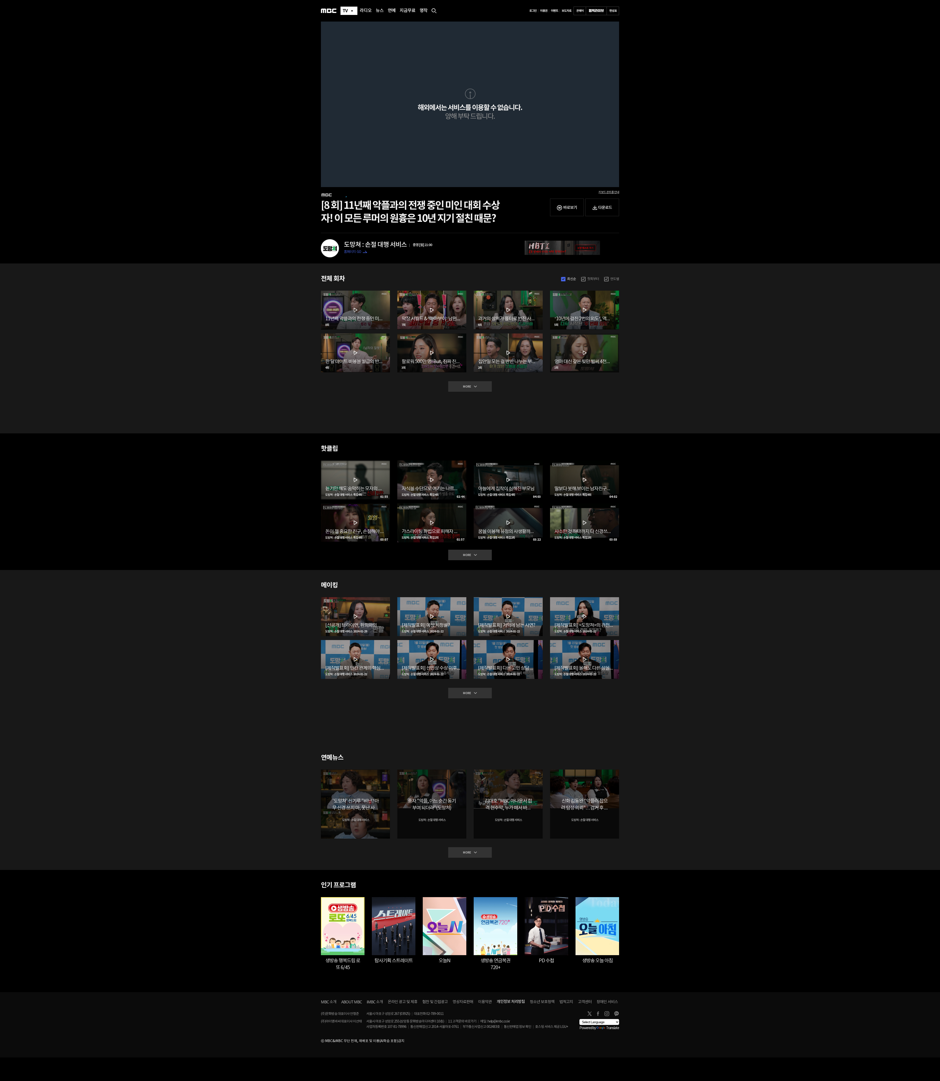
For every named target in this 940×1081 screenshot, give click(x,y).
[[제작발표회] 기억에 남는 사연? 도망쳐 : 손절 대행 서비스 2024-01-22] (508, 599)
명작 (423, 11)
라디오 (366, 11)
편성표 (613, 10)
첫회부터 (593, 279)
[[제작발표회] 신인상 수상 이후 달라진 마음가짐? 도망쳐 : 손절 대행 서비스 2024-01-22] (431, 642)
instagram (607, 1013)
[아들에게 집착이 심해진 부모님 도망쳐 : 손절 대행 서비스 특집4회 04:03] (508, 462)
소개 (328, 1001)
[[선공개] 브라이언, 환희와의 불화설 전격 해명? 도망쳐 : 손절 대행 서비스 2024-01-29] (355, 599)
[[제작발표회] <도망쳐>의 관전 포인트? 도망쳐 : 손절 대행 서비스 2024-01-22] (584, 599)
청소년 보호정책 (542, 1002)
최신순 (571, 279)
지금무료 (407, 11)
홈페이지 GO (352, 252)
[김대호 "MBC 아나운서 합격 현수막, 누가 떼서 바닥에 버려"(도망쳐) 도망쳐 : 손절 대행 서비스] (508, 771)
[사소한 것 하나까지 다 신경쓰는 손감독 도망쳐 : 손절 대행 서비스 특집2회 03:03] (584, 505)
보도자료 (566, 10)
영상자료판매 (463, 1002)
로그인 (533, 10)
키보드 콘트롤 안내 (609, 192)
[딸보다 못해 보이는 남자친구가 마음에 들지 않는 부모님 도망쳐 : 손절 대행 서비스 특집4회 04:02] (584, 462)
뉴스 (380, 11)
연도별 (614, 279)
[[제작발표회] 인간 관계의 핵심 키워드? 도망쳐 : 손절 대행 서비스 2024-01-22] (355, 642)
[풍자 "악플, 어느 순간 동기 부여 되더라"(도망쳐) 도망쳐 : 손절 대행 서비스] (431, 771)
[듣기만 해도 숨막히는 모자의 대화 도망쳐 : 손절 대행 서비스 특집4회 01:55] (355, 462)
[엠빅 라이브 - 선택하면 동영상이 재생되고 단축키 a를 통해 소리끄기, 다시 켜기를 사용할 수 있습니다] (596, 11)
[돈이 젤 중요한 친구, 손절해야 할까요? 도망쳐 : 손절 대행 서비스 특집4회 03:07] (355, 505)
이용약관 (485, 1002)
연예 (392, 11)
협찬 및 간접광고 (435, 1002)
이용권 (543, 10)
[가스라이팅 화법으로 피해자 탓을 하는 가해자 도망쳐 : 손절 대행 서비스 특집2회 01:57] (431, 505)
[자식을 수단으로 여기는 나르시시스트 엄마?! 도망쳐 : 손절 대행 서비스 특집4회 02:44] (431, 462)
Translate (612, 1028)
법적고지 (566, 1002)
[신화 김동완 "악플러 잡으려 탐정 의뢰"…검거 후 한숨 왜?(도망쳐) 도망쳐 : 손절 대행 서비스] (584, 771)
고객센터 (585, 1002)
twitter (589, 1013)
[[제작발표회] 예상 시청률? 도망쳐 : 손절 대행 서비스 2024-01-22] (431, 599)
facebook (598, 1013)
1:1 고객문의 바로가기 (462, 1021)
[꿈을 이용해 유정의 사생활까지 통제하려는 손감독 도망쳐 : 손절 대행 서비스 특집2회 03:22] (508, 505)
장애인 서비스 (607, 1002)
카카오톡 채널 (616, 1013)
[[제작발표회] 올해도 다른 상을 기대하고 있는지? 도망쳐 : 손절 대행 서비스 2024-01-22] (584, 642)
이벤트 (554, 10)
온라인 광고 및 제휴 (402, 1002)
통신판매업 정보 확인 (517, 1027)
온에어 (580, 10)
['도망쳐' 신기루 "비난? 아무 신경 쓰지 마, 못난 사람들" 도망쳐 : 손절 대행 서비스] (355, 771)
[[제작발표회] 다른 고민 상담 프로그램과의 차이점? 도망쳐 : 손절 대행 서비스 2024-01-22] (508, 642)
